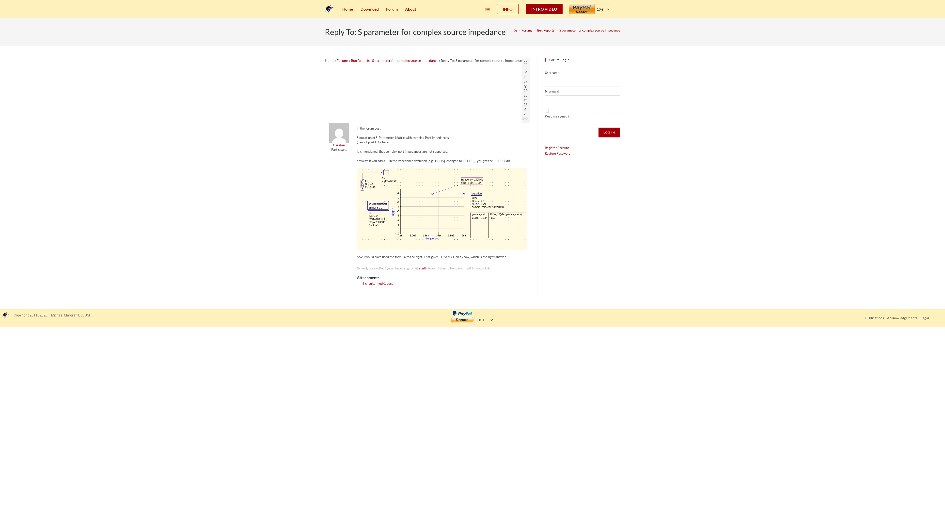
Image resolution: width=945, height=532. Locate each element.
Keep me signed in (557, 116)
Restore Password (557, 153)
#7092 (523, 118)
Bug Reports (360, 60)
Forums (342, 60)
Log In (609, 132)
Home (329, 60)
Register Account (557, 148)
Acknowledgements (902, 318)
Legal (925, 318)
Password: (552, 92)
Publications (874, 318)
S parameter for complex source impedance (589, 30)
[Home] (515, 30)
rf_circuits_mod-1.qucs (377, 283)
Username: (552, 73)
